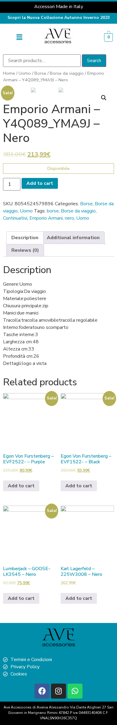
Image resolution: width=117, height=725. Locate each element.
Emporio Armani (46, 218)
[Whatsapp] (75, 691)
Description (24, 237)
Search (94, 60)
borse (53, 211)
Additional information (73, 237)
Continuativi (15, 218)
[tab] (25, 237)
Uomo (25, 73)
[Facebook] (42, 691)
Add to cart (39, 183)
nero (69, 218)
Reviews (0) (25, 250)
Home (9, 73)
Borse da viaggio (67, 73)
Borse (40, 73)
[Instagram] (58, 691)
